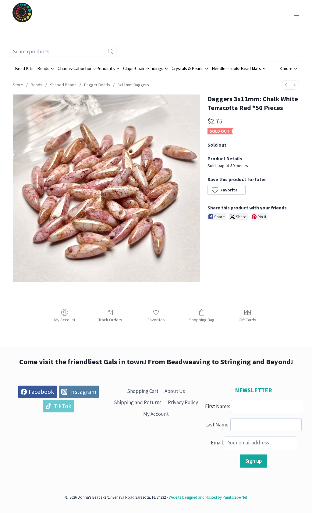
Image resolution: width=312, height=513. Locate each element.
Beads (36, 84)
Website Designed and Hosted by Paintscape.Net (208, 497)
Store (18, 84)
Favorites (156, 319)
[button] (288, 68)
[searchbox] (63, 51)
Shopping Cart (142, 391)
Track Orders (110, 319)
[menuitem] (286, 84)
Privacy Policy (183, 402)
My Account (64, 319)
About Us (175, 391)
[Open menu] (296, 15)
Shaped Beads (63, 84)
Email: (217, 442)
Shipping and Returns (137, 402)
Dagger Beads (97, 84)
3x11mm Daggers (133, 84)
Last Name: (217, 424)
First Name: (217, 406)
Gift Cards (247, 319)
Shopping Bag (201, 319)
